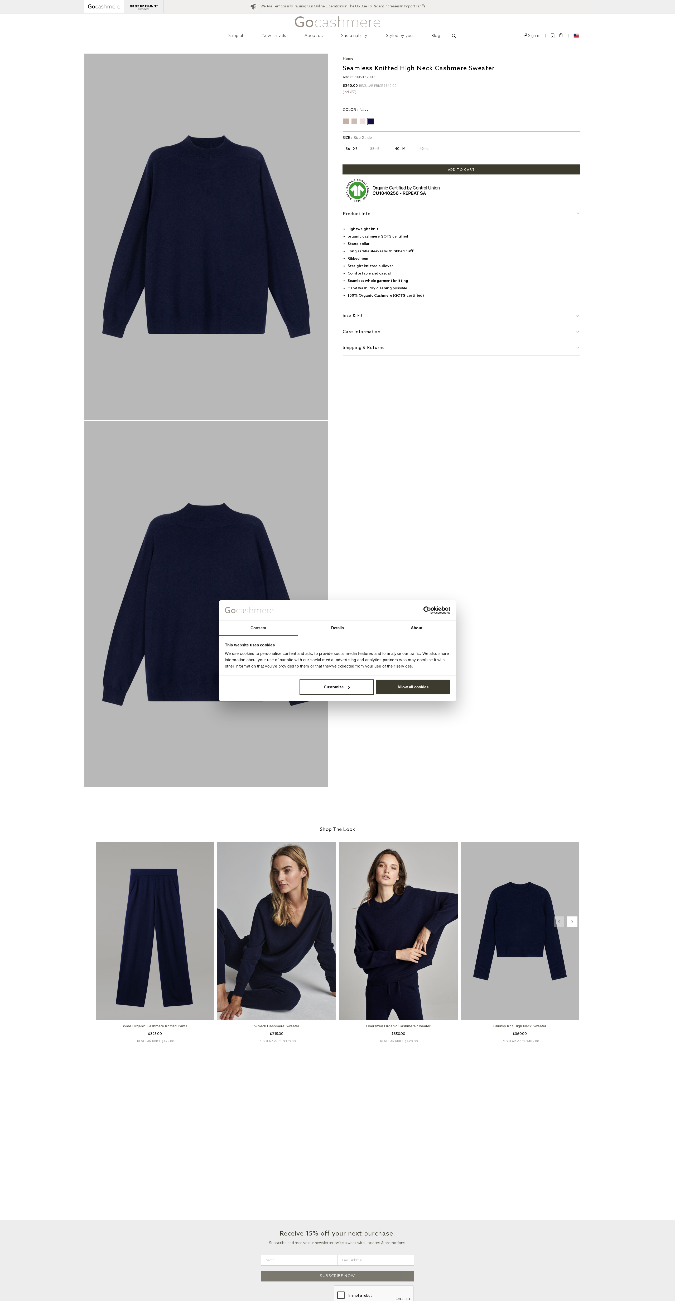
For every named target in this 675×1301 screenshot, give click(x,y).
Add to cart (461, 170)
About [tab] (416, 627)
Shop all (236, 35)
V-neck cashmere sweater (276, 1026)
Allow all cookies (412, 687)
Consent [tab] (258, 627)
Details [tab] (337, 627)
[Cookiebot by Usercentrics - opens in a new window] (427, 610)
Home (348, 58)
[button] (532, 35)
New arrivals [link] (274, 35)
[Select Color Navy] (370, 121)
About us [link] (314, 35)
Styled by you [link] (399, 35)
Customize (334, 687)
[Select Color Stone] (346, 121)
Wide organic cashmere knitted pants (155, 1026)
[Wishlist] (553, 35)
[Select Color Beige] (354, 121)
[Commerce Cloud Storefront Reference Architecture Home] (337, 21)
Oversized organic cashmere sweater (398, 1026)
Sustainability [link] (354, 35)
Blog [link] (435, 35)
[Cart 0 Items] (561, 35)
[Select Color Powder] (362, 121)
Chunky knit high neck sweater (519, 1026)
